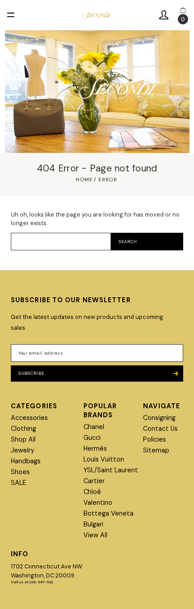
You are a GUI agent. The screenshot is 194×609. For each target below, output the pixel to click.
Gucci (92, 438)
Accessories (29, 418)
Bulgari (93, 524)
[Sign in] (163, 15)
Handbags (26, 461)
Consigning (159, 418)
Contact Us (160, 428)
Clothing (23, 428)
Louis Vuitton (103, 459)
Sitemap (156, 450)
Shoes (20, 472)
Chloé (92, 492)
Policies (154, 439)
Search (128, 242)
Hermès (95, 448)
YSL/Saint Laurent (110, 470)
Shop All (23, 439)
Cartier (94, 481)
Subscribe (31, 373)
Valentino (97, 502)
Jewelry (22, 450)
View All (95, 535)
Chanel (93, 427)
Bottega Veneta (108, 513)
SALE (18, 483)
